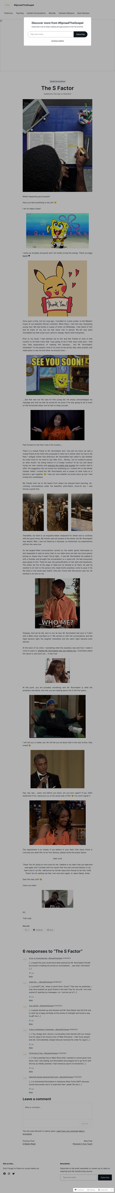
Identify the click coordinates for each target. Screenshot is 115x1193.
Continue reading (57, 41)
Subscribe (80, 34)
